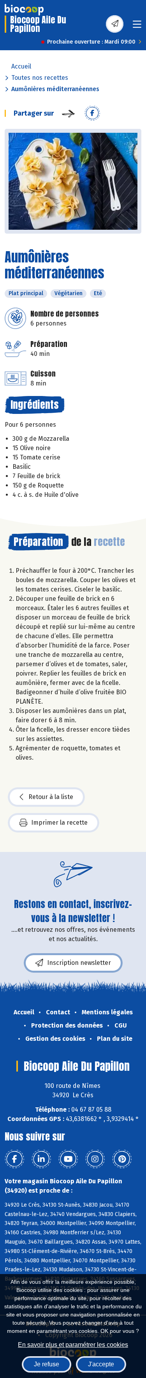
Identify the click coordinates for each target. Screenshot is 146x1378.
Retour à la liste (50, 797)
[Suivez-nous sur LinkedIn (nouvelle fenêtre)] (41, 1159)
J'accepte (101, 1364)
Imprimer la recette (59, 822)
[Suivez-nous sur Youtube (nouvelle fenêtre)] (68, 1159)
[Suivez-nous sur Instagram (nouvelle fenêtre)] (95, 1159)
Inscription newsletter (79, 962)
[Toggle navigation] (137, 27)
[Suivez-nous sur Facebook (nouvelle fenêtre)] (14, 1159)
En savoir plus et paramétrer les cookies (73, 1344)
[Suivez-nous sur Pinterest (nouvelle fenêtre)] (122, 1159)
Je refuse (46, 1364)
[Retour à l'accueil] (24, 10)
